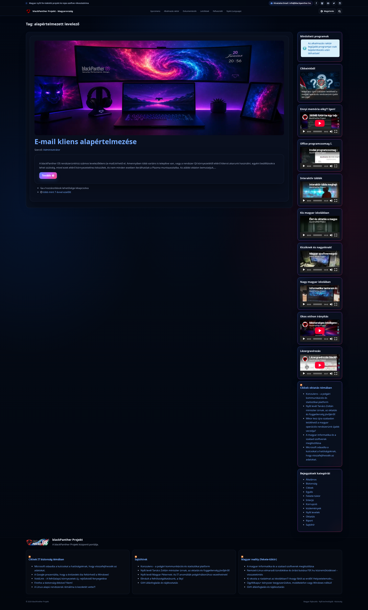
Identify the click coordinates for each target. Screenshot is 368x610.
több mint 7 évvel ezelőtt (57, 192)
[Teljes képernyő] (335, 131)
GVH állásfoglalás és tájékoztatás (159, 582)
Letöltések (204, 11)
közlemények (313, 508)
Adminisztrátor (51, 149)
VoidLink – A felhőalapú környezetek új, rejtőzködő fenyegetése (70, 578)
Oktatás (310, 516)
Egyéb (309, 492)
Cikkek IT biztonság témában (46, 559)
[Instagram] (340, 3)
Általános (311, 479)
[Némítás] (331, 131)
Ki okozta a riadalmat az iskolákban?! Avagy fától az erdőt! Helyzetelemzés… (290, 578)
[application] (320, 123)
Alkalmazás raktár (171, 11)
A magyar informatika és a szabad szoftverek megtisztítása (321, 439)
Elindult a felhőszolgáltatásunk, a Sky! (162, 578)
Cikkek (309, 487)
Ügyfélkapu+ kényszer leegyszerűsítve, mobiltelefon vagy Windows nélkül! (289, 582)
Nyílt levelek (313, 512)
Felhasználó (218, 11)
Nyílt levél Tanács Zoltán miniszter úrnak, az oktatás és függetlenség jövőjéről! (321, 410)
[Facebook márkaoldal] (316, 3)
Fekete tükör (313, 496)
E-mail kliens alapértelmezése (85, 141)
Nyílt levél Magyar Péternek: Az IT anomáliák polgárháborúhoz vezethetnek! (184, 574)
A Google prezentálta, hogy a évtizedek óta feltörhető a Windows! (71, 574)
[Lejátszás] (303, 131)
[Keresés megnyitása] (339, 11)
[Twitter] (334, 3)
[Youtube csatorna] (328, 3)
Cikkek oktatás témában (316, 387)
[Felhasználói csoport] (322, 3)
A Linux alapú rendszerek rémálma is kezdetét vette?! (64, 587)
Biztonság (311, 483)
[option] (320, 86)
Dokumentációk (190, 11)
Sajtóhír (310, 524)
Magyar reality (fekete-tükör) (259, 559)
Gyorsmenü (155, 11)
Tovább (46, 175)
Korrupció (311, 504)
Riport (309, 520)
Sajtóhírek (141, 559)
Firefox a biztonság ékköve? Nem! (53, 582)
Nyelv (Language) (234, 11)
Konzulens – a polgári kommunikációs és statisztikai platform (320, 95)
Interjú (310, 500)
